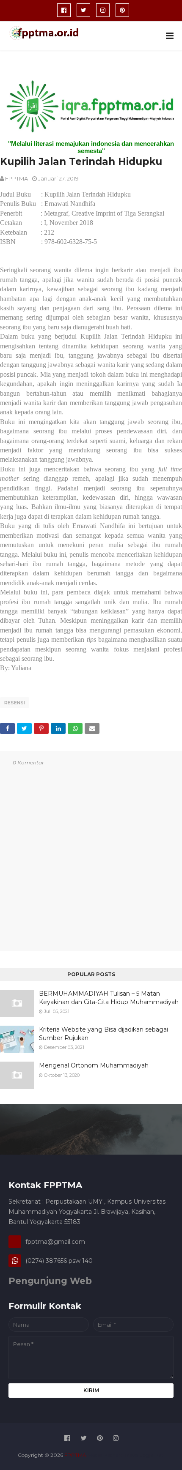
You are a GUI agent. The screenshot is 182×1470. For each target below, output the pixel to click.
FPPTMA (16, 178)
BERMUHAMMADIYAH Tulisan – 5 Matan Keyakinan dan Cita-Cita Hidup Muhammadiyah (109, 998)
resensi (14, 703)
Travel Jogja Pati (144, 1455)
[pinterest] (122, 10)
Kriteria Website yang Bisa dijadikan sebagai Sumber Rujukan (103, 1034)
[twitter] (83, 10)
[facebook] (64, 10)
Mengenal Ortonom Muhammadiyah (94, 1065)
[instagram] (103, 10)
